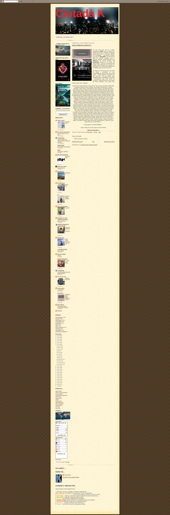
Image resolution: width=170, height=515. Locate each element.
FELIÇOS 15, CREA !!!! (63, 151)
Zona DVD (57, 408)
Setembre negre (67, 122)
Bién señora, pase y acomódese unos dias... (63, 307)
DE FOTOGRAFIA (59, 327)
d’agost (58, 357)
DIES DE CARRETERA (63, 154)
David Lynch (58, 396)
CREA (59, 150)
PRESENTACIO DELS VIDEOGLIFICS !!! (67, 297)
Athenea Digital (58, 393)
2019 (58, 374)
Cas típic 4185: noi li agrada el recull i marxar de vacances (64, 140)
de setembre (60, 359)
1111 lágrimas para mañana (64, 146)
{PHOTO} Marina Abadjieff (67, 197)
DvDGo (57, 399)
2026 (58, 386)
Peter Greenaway (59, 402)
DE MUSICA (58, 323)
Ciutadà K (80, 13)
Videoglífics (60, 293)
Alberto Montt (58, 391)
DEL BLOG (58, 328)
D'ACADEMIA (58, 330)
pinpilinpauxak (61, 183)
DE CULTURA (58, 320)
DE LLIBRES (58, 321)
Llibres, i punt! (61, 120)
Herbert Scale (58, 401)
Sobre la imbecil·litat (67, 278)
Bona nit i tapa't (61, 167)
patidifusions (61, 171)
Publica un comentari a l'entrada (80, 138)
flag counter (58, 459)
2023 (58, 381)
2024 (58, 382)
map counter (58, 421)
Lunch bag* (66, 185)
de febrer (59, 347)
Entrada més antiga (109, 141)
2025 (58, 384)
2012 (58, 342)
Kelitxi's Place (61, 288)
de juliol (58, 355)
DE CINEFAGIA (58, 317)
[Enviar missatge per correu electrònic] (99, 132)
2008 (58, 335)
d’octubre (59, 360)
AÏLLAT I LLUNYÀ (62, 254)
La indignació (61, 289)
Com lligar (67, 207)
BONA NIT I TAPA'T (62, 166)
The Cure (57, 406)
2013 (58, 344)
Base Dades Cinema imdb (61, 395)
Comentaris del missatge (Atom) (88, 145)
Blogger (67, 462)
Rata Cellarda (61, 304)
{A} (58, 194)
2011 (58, 340)
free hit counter (58, 437)
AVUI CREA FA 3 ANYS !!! (81, 45)
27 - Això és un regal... (67, 261)
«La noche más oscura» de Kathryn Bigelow (64, 272)
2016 (58, 369)
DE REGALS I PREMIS (60, 331)
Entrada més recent (77, 141)
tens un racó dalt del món (64, 131)
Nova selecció (61, 250)
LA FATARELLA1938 (62, 249)
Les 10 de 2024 (67, 157)
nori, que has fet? (62, 276)
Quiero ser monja (61, 220)
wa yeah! (60, 310)
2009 (58, 337)
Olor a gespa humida (63, 206)
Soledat (59, 255)
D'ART (56, 325)
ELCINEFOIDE (61, 270)
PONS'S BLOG (61, 138)
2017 (58, 370)
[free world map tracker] (64, 419)
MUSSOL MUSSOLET (63, 258)
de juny (58, 354)
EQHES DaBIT (61, 145)
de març (59, 349)
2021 (58, 377)
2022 (58, 379)
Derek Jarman (58, 398)
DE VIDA (57, 318)
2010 (58, 339)
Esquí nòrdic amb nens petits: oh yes (67, 241)
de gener (59, 345)
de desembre (60, 364)
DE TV (56, 324)
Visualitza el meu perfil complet (70, 477)
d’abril (58, 350)
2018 (58, 372)
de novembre (60, 362)
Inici (93, 141)
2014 (58, 365)
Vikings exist (61, 237)
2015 (58, 367)
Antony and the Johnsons (61, 392)
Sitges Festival (58, 405)
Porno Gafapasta (59, 403)
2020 (58, 375)
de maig (59, 352)
